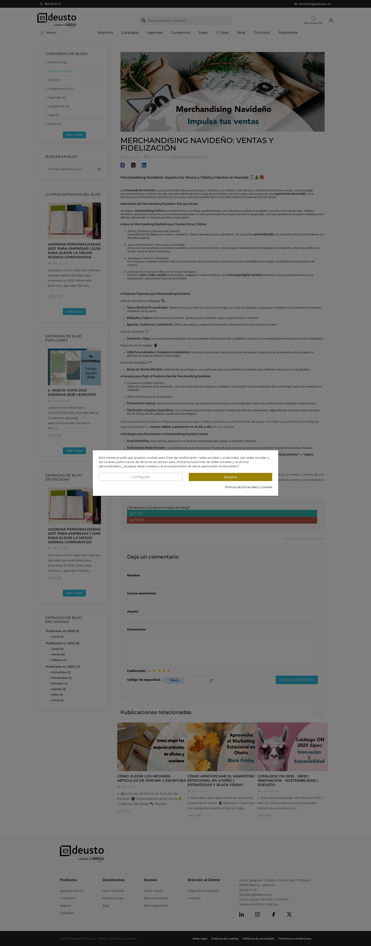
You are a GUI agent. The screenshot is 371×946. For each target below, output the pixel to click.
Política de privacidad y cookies (248, 487)
